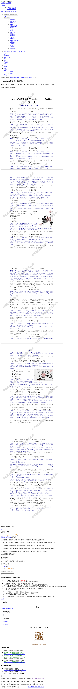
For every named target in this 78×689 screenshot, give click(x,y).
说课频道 (12, 43)
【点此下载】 (22, 580)
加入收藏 (8, 537)
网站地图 (15, 11)
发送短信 (5, 621)
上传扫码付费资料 (11, 9)
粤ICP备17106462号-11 (38, 678)
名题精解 (12, 42)
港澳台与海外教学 (15, 40)
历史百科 (12, 34)
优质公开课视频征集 (19, 51)
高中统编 (12, 19)
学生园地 (12, 32)
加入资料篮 (4, 608)
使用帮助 (9, 11)
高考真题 (12, 22)
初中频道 (12, 24)
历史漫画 (12, 48)
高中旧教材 (13, 21)
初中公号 (12, 73)
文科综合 (12, 30)
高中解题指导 (13, 26)
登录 (5, 566)
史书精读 (12, 38)
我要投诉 (3, 537)
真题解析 (29, 77)
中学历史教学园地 (14, 77)
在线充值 (3, 11)
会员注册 (8, 3)
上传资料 (3, 5)
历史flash (12, 37)
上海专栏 (12, 46)
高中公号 (12, 71)
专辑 (5, 68)
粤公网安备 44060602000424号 (36, 687)
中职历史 (12, 29)
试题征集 (6, 51)
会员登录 (3, 3)
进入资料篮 (10, 608)
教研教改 (12, 27)
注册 (8, 566)
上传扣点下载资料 (11, 7)
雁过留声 (12, 45)
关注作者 (5, 624)
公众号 (5, 70)
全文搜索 (6, 16)
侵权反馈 (11, 51)
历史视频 (12, 35)
